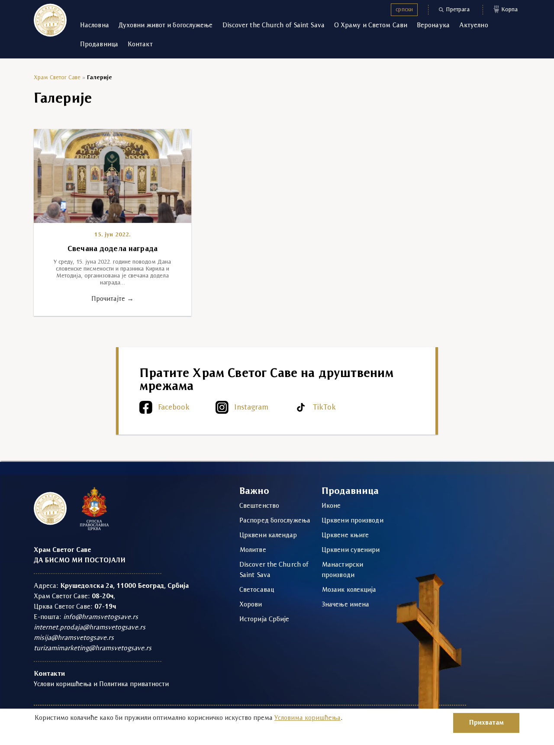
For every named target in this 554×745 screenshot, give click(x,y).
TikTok (324, 407)
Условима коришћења (307, 718)
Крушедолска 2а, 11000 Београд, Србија (124, 586)
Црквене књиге (345, 535)
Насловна (94, 25)
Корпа (506, 9)
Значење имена (345, 604)
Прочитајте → (112, 299)
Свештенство (259, 506)
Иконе (331, 506)
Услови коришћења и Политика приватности (101, 684)
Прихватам (486, 722)
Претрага (458, 10)
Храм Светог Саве (57, 78)
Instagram (251, 407)
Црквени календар (268, 535)
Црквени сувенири (351, 550)
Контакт (140, 44)
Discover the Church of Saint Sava (273, 25)
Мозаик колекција (349, 590)
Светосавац (256, 590)
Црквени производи (352, 520)
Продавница (99, 44)
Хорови (250, 604)
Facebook (174, 407)
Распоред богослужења (274, 520)
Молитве (252, 550)
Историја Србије (264, 619)
